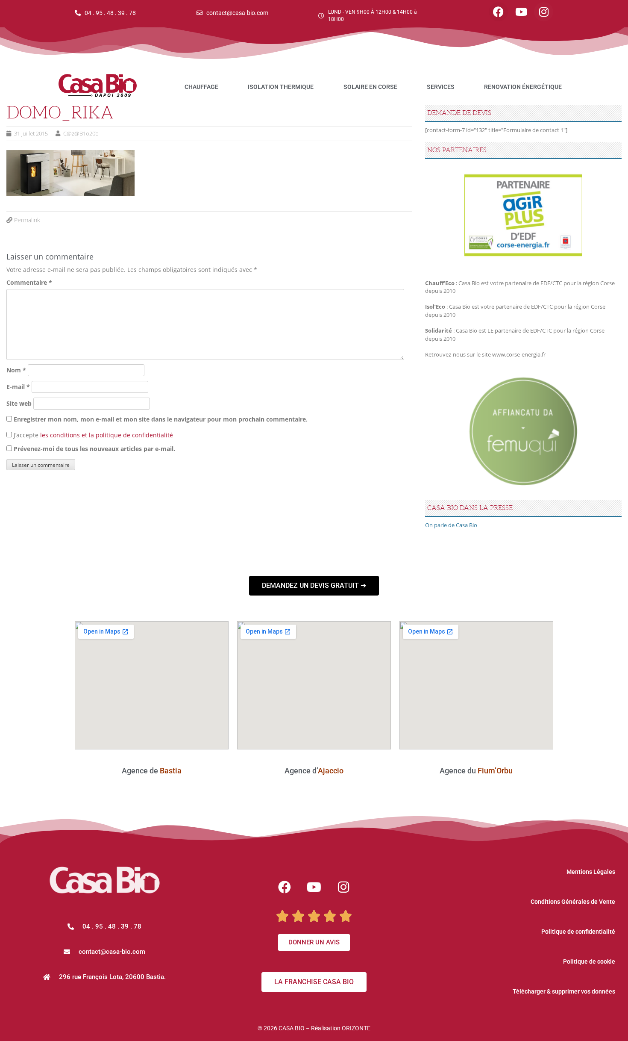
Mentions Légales (590, 871)
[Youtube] (521, 11)
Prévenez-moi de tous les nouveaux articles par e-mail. (94, 449)
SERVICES (441, 86)
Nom (16, 370)
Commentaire (29, 282)
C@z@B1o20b (81, 133)
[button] (104, 952)
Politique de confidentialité (578, 931)
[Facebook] (498, 11)
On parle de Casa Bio (451, 525)
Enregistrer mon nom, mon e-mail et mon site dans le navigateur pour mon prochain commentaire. (161, 419)
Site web (19, 403)
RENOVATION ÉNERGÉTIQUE (523, 86)
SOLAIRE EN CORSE (370, 86)
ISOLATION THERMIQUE (281, 86)
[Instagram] (543, 11)
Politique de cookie (589, 961)
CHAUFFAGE (201, 86)
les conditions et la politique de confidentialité (106, 435)
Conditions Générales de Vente (573, 901)
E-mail (18, 387)
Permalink (27, 220)
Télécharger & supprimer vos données (564, 991)
